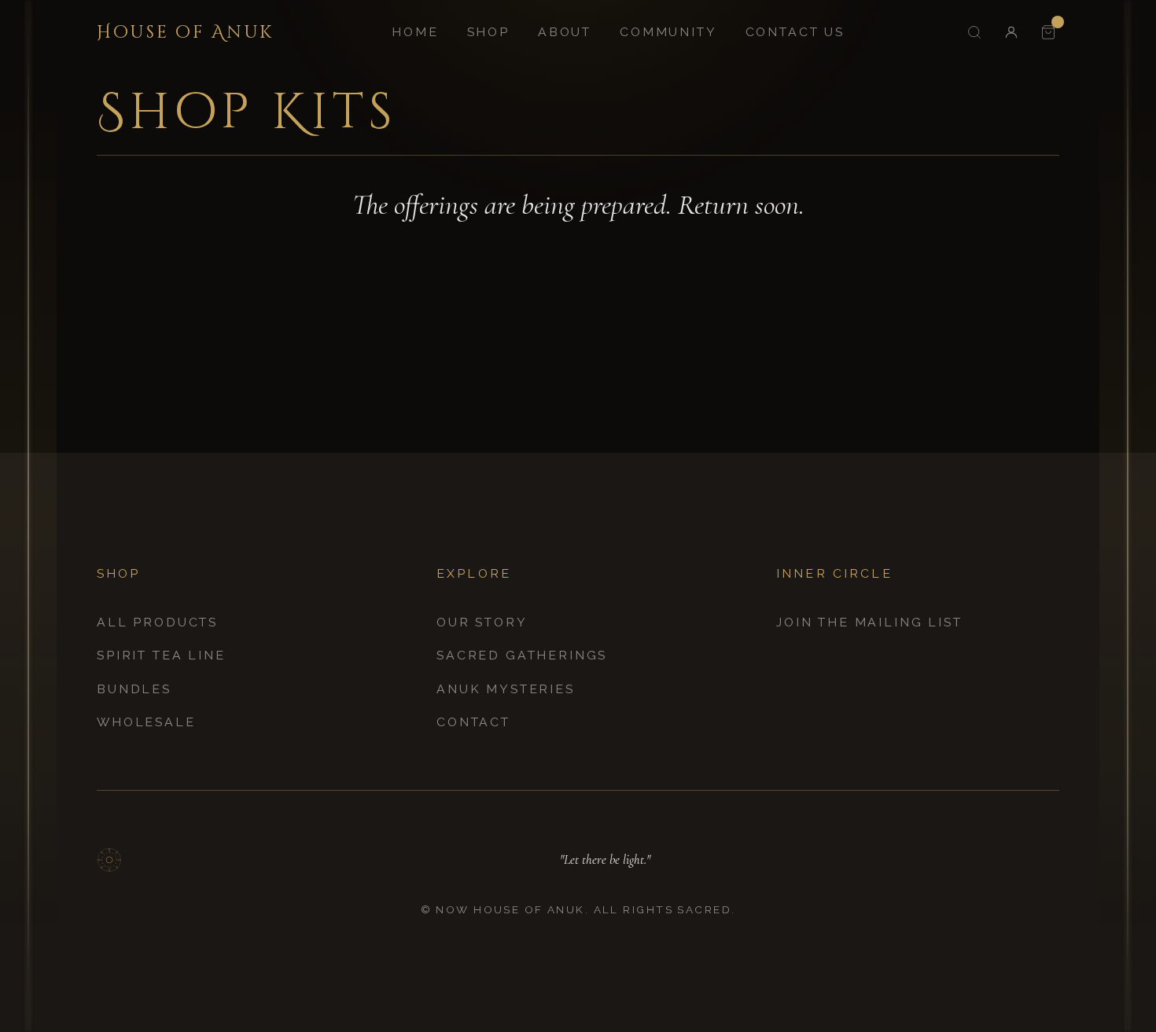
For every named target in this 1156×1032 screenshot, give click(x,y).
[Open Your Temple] (1047, 31)
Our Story (482, 622)
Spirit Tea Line (161, 655)
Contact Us (795, 31)
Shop (488, 31)
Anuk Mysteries (505, 688)
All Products (157, 622)
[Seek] (974, 31)
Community (668, 31)
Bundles (134, 688)
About (564, 31)
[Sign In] (1011, 31)
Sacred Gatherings (521, 655)
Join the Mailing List (869, 622)
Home (415, 31)
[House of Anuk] (109, 859)
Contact (473, 721)
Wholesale (146, 721)
